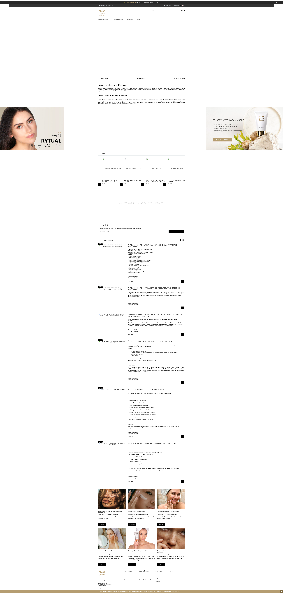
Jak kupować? (158, 581)
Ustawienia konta (128, 578)
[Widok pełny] (183, 240)
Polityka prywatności (159, 579)
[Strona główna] (109, 12)
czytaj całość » (102, 524)
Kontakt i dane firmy (174, 576)
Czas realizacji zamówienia (145, 579)
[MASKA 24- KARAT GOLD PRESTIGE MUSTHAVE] (112, 390)
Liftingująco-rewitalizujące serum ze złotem (168, 511)
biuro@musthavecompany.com (108, 580)
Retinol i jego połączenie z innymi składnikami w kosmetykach (110, 512)
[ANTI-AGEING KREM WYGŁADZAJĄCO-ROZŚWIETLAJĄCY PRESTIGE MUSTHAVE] (112, 288)
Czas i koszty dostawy (144, 578)
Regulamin (157, 576)
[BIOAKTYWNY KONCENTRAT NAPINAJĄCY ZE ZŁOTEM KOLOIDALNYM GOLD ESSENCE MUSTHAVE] (112, 315)
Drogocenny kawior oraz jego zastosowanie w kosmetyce (168, 551)
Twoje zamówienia (128, 576)
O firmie (171, 578)
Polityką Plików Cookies (133, 591)
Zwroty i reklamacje (159, 578)
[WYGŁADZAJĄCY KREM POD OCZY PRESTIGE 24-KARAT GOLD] (112, 444)
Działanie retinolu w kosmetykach (136, 511)
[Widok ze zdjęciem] (180, 240)
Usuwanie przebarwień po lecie (106, 550)
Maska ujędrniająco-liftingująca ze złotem (138, 550)
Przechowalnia (127, 579)
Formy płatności (143, 576)
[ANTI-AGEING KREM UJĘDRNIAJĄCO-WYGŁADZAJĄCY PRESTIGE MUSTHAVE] (112, 245)
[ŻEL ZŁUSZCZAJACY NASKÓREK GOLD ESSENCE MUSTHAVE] (112, 342)
